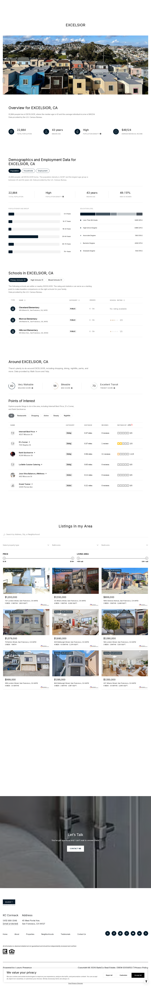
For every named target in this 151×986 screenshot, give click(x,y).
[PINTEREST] (120, 933)
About (17, 934)
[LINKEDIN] (139, 933)
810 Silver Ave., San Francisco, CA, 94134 (33, 333)
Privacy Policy (141, 967)
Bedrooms (106, 545)
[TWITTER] (107, 933)
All (12, 416)
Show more (75, 498)
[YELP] (145, 933)
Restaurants (22, 416)
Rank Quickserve (26, 453)
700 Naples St (25, 445)
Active (47, 416)
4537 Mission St (25, 434)
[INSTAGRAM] (126, 933)
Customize (123, 975)
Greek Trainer (25, 484)
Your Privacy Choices (75, 983)
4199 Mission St (26, 455)
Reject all (109, 975)
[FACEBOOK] (114, 933)
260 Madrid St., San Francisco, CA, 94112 (33, 321)
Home (5, 934)
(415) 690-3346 (10, 920)
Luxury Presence (23, 967)
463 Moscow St (25, 476)
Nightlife (68, 416)
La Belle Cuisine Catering (29, 465)
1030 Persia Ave (26, 487)
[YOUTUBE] (133, 933)
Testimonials (65, 934)
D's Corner (23, 442)
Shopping (36, 416)
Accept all (137, 975)
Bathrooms (56, 545)
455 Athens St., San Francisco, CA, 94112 (33, 310)
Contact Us (81, 934)
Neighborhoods (47, 934)
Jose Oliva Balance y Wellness (31, 474)
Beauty (57, 416)
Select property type (11, 545)
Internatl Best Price (27, 432)
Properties (30, 934)
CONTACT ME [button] (75, 849)
